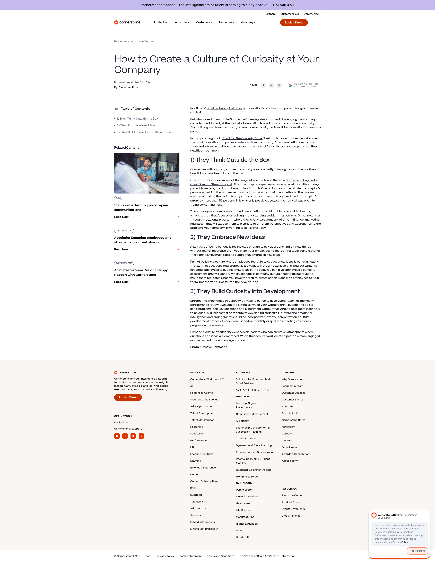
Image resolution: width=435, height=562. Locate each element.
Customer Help (289, 14)
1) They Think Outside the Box (137, 119)
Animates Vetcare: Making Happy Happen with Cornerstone (146, 262)
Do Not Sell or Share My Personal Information (267, 556)
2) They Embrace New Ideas (136, 125)
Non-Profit (242, 537)
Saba (193, 488)
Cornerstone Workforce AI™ (207, 379)
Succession (197, 433)
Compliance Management (252, 414)
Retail (239, 530)
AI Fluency (242, 421)
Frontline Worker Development (255, 452)
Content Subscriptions (204, 481)
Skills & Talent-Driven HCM (252, 390)
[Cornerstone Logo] (127, 22)
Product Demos (291, 502)
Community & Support (128, 429)
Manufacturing (245, 517)
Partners (270, 14)
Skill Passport (198, 508)
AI (191, 386)
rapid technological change (226, 108)
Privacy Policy (165, 556)
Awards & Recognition (295, 454)
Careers (287, 433)
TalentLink (196, 502)
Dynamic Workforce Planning (254, 445)
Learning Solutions (201, 454)
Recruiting (196, 427)
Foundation (289, 413)
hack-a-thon (201, 216)
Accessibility (290, 461)
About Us (287, 406)
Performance (198, 440)
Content (195, 474)
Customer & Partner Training (254, 470)
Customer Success (293, 393)
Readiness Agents (201, 393)
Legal (147, 556)
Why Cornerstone (292, 379)
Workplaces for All (247, 477)
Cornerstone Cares (293, 420)
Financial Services (247, 496)
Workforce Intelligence (204, 399)
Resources (120, 41)
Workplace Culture (142, 41)
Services (195, 515)
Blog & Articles (291, 516)
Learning (195, 461)
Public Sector (244, 490)
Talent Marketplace (202, 420)
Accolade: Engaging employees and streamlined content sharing (139, 230)
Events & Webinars (293, 509)
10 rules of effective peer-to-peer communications (137, 154)
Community (311, 14)
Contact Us (121, 422)
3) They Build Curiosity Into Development (145, 132)
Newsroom (288, 427)
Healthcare (243, 503)
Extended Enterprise (203, 467)
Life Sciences (244, 510)
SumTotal (196, 495)
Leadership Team (292, 386)
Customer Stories (292, 399)
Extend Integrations (202, 522)
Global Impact (290, 447)
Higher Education (247, 524)
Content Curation (246, 438)
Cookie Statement (190, 556)
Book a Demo (293, 23)
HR (192, 447)
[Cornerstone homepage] (146, 372)
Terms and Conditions (220, 556)
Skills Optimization (201, 406)
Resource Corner (292, 495)
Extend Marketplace (202, 529)
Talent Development (202, 413)
